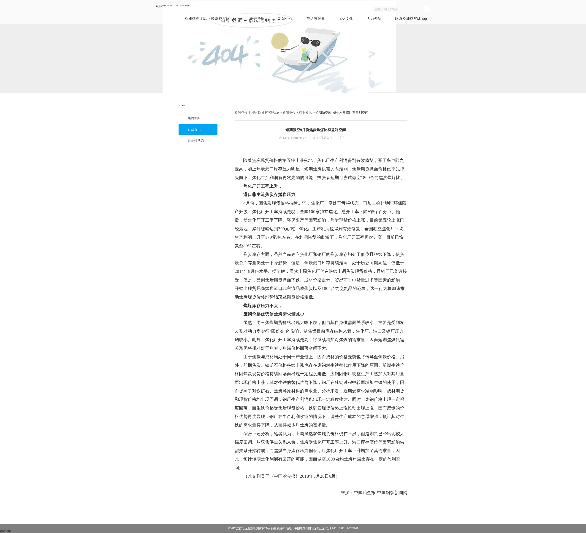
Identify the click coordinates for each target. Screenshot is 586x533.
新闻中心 (285, 19)
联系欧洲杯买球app (411, 19)
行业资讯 (194, 129)
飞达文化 (345, 19)
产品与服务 (315, 19)
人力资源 (374, 19)
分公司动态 (196, 140)
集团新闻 (194, 118)
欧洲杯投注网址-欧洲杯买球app (210, 19)
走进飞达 (257, 19)
